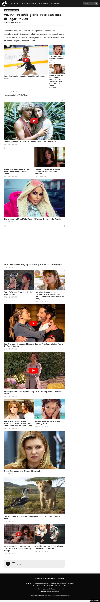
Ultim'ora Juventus (11, 10)
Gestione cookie (94, 600)
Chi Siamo (38, 578)
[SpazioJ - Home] (4, 3)
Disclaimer (61, 578)
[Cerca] (96, 3)
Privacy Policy (50, 578)
